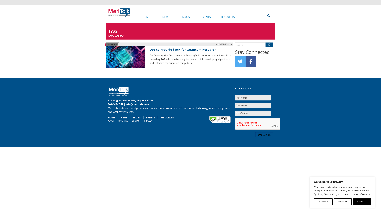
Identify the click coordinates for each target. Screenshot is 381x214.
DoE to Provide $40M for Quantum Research (183, 50)
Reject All (342, 201)
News (165, 17)
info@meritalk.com (137, 104)
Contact (136, 120)
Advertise (123, 120)
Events (206, 17)
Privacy (148, 120)
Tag (112, 31)
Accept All (362, 201)
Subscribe (264, 134)
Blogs (186, 17)
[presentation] (257, 124)
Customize (323, 201)
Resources (228, 17)
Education (112, 44)
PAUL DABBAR (116, 35)
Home (146, 17)
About (111, 120)
